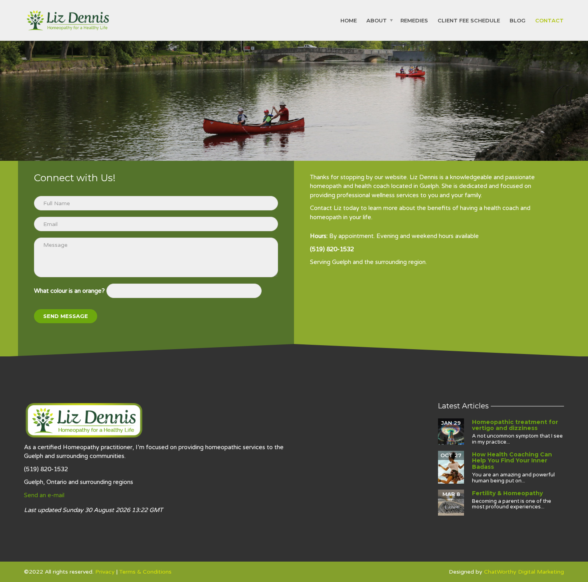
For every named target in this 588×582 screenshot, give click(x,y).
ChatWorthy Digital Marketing (524, 571)
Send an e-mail (44, 495)
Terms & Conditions (145, 571)
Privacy (105, 571)
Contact (549, 20)
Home (348, 20)
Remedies (414, 20)
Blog (518, 20)
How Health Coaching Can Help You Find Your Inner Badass (512, 460)
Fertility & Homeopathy (507, 493)
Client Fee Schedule (469, 20)
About (376, 20)
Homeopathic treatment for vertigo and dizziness (515, 425)
